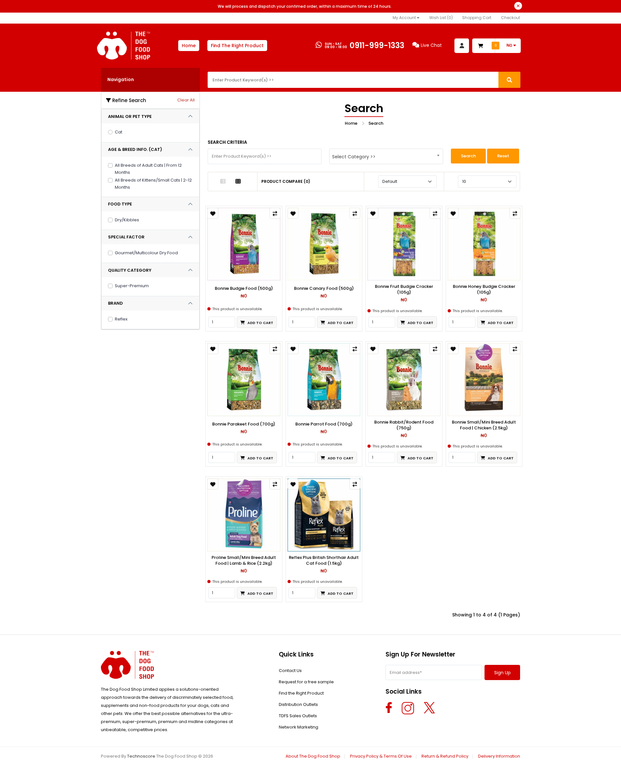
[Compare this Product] (274, 213)
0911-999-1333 (377, 45)
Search (375, 123)
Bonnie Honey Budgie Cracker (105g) (484, 289)
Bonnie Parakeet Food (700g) (243, 424)
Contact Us (290, 670)
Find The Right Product (237, 45)
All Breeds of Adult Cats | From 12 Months (148, 168)
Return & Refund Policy (444, 756)
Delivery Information (499, 756)
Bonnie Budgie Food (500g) (244, 288)
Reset (503, 156)
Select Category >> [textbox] (354, 156)
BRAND (115, 303)
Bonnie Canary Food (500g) (324, 288)
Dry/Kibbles (127, 220)
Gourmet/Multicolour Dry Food (146, 253)
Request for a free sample (306, 682)
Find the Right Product (301, 693)
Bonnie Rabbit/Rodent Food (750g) (403, 425)
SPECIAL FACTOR (126, 237)
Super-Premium (132, 286)
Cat (118, 132)
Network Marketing (298, 727)
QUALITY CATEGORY (129, 270)
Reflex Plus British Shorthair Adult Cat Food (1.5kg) (324, 560)
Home (189, 45)
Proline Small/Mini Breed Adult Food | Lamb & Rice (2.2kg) (244, 560)
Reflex (121, 319)
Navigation (120, 79)
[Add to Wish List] (212, 213)
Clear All (186, 100)
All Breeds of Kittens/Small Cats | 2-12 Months (153, 183)
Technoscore (141, 756)
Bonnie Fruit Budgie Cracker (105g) (404, 289)
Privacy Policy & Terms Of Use (381, 756)
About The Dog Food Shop (313, 756)
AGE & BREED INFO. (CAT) (135, 149)
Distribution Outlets (298, 704)
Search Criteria (227, 142)
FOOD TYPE (120, 204)
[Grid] (238, 181)
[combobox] (386, 156)
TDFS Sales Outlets (298, 716)
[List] (223, 181)
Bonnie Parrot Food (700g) (324, 424)
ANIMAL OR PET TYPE (130, 116)
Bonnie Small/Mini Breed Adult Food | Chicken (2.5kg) (484, 425)
